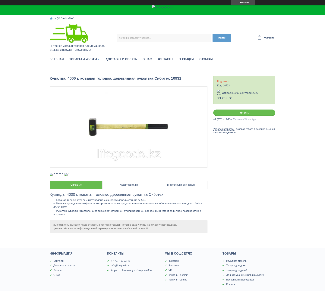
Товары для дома (236, 265)
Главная (57, 59)
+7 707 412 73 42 (120, 260)
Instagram (174, 260)
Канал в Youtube (178, 279)
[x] (67, 173)
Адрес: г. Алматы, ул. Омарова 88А (131, 270)
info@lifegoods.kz (121, 265)
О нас (147, 59)
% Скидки (186, 59)
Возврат (58, 270)
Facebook (174, 265)
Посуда (230, 284)
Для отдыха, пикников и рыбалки (245, 275)
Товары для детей (236, 270)
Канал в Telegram (178, 275)
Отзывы (206, 59)
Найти (222, 37)
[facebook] (57, 173)
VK (170, 270)
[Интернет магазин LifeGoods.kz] (82, 33)
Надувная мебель (236, 260)
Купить (244, 113)
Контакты (165, 59)
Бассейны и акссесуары (240, 279)
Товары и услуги (83, 59)
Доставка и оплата (121, 59)
